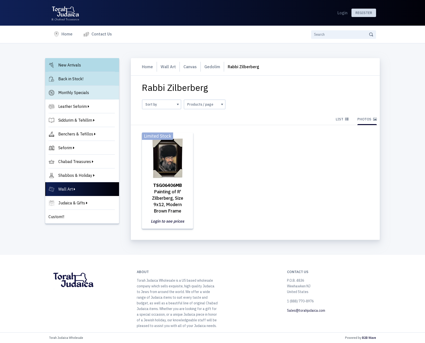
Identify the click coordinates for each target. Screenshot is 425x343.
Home (68, 33)
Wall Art (65, 189)
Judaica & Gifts (71, 202)
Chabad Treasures (74, 161)
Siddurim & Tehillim (75, 120)
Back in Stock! (70, 78)
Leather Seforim (72, 106)
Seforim (65, 147)
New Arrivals (69, 65)
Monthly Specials (73, 92)
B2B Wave (369, 338)
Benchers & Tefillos (75, 133)
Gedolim (212, 66)
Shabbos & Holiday (75, 175)
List (340, 119)
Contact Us (101, 34)
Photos (364, 119)
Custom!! (56, 216)
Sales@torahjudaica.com (306, 310)
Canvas (190, 66)
